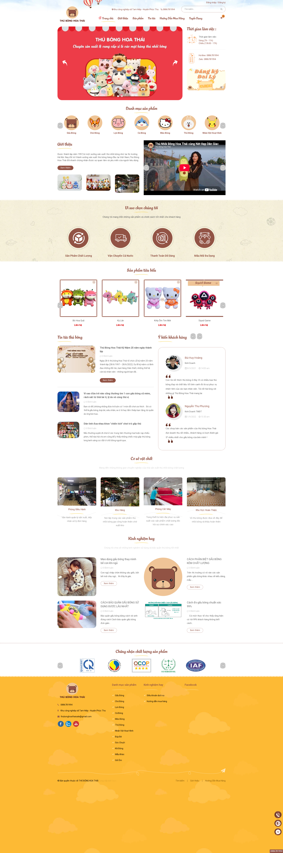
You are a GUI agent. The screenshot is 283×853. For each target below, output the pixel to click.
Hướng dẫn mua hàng (157, 701)
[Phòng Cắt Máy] (163, 491)
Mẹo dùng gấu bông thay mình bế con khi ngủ (118, 561)
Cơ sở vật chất (141, 458)
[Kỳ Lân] (120, 298)
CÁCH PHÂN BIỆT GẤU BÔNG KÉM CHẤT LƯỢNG (204, 561)
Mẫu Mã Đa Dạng (204, 255)
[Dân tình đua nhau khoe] (68, 430)
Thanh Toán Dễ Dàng (162, 255)
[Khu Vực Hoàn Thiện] (206, 491)
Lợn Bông (118, 133)
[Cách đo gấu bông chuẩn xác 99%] (163, 610)
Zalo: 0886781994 (207, 59)
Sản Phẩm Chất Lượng (78, 255)
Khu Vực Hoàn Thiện (206, 510)
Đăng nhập (211, 2)
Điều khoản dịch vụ (155, 695)
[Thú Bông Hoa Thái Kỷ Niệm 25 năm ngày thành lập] (76, 359)
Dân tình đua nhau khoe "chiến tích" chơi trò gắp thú (112, 423)
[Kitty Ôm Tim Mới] (162, 298)
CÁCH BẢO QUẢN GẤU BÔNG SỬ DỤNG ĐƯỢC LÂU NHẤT (120, 604)
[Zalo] (69, 723)
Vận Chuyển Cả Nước (120, 255)
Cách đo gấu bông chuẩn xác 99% (204, 604)
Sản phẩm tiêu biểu (141, 270)
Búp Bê (118, 736)
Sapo (113, 781)
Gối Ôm (118, 760)
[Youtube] (76, 723)
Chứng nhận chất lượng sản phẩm (141, 651)
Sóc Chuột (120, 742)
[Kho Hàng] (120, 491)
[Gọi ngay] (278, 815)
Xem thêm (65, 168)
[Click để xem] (69, 182)
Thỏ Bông (188, 133)
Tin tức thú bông (69, 337)
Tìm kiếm (180, 781)
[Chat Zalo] (278, 823)
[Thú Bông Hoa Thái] (71, 14)
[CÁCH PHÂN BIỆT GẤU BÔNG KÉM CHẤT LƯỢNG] (163, 576)
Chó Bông (95, 133)
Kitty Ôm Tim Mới (162, 320)
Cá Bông (142, 133)
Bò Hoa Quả (78, 320)
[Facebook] (61, 723)
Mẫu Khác (119, 754)
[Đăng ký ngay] (206, 79)
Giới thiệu (64, 144)
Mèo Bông (165, 133)
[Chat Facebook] (278, 832)
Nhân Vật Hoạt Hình (212, 133)
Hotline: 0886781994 (208, 55)
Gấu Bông (71, 133)
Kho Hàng (120, 510)
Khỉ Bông (119, 748)
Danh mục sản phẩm (141, 108)
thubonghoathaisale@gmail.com (76, 716)
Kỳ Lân (120, 320)
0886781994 (66, 705)
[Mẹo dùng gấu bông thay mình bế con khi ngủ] (76, 576)
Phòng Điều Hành (77, 509)
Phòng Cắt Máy (163, 509)
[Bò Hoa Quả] (78, 298)
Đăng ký (222, 2)
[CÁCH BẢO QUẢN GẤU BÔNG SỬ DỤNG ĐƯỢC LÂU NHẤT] (76, 614)
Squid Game (205, 320)
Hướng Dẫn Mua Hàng (215, 781)
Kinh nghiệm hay (141, 538)
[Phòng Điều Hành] (76, 491)
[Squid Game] (204, 298)
